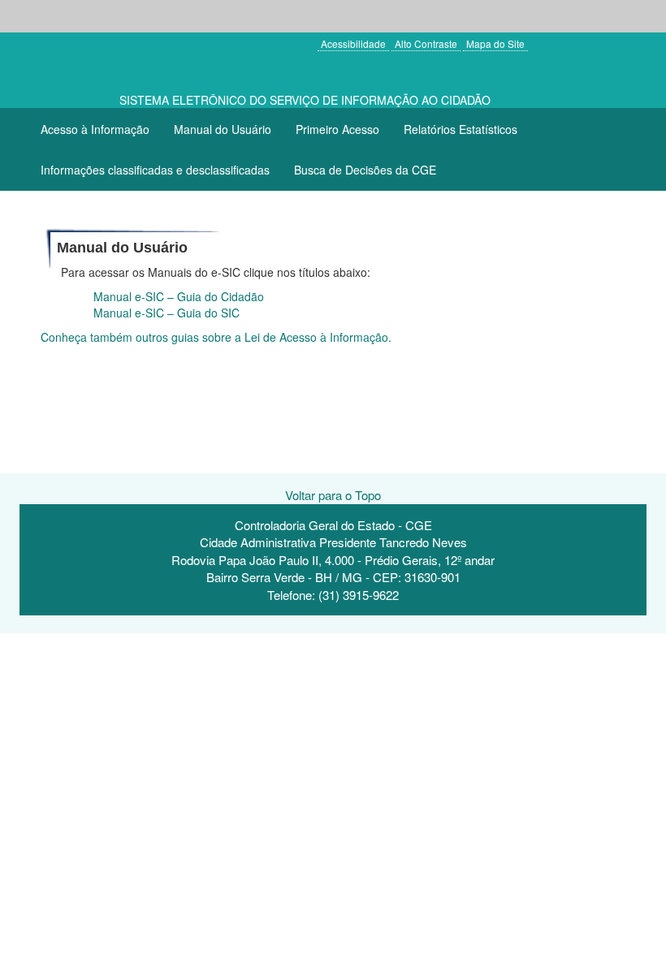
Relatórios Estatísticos (460, 129)
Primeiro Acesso (337, 129)
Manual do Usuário (222, 129)
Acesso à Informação (95, 129)
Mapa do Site (495, 43)
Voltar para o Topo (333, 494)
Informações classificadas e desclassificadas (155, 170)
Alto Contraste (426, 43)
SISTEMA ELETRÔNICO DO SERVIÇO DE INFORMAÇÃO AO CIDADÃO (305, 100)
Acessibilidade (353, 43)
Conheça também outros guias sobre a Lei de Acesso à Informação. (216, 337)
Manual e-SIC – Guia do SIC (166, 312)
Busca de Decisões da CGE (365, 170)
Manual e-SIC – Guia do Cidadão (178, 296)
